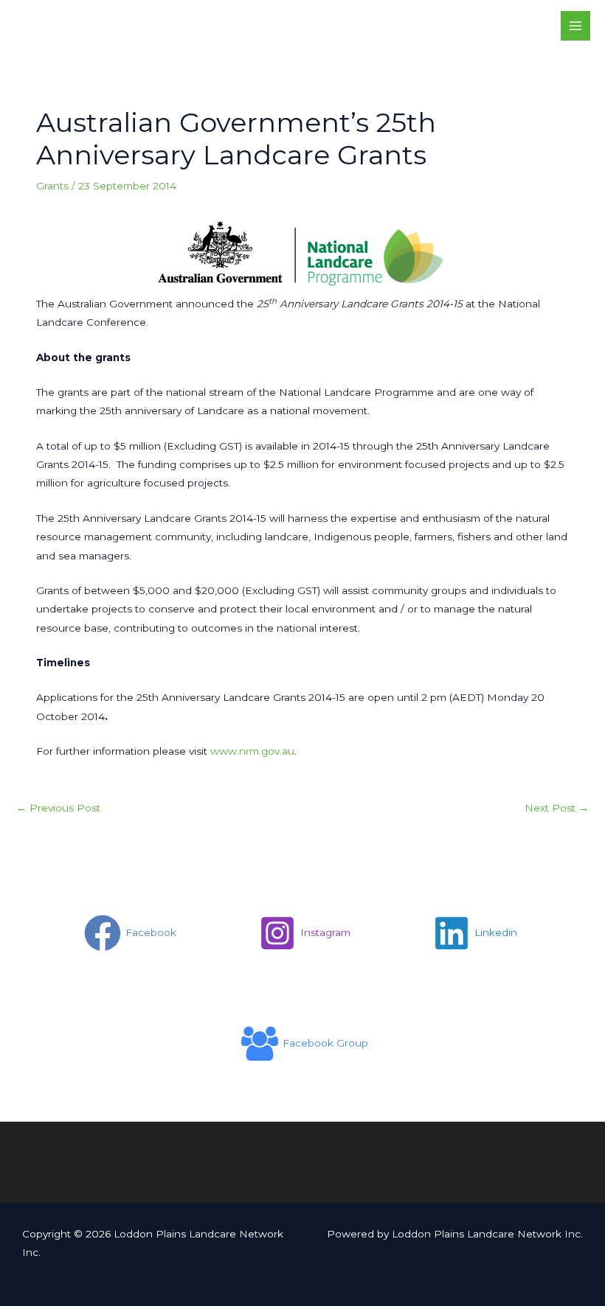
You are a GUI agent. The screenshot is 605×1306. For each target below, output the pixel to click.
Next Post (557, 808)
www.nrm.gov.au (252, 751)
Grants (52, 186)
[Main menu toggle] (576, 26)
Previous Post (58, 808)
